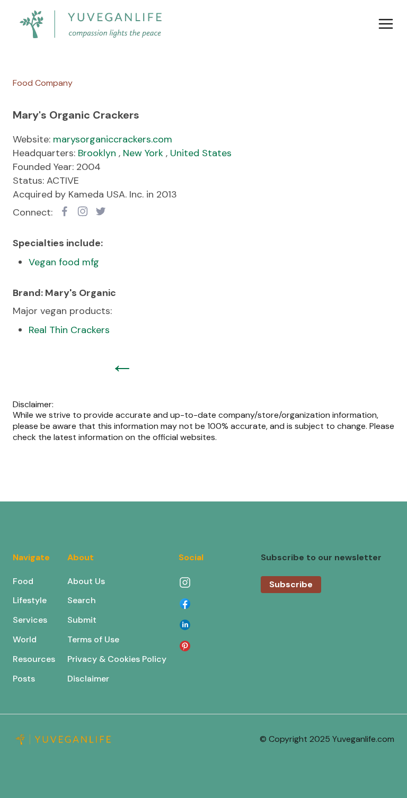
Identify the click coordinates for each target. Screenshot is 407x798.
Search (81, 600)
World (25, 639)
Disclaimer (88, 678)
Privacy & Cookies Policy (116, 659)
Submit (81, 619)
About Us (86, 581)
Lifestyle (30, 600)
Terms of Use (93, 639)
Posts (24, 678)
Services (30, 619)
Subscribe (291, 584)
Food (23, 581)
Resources (34, 659)
